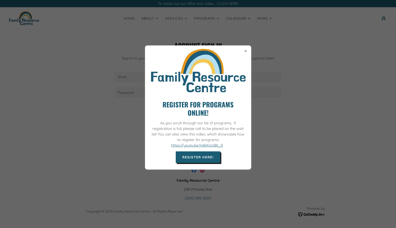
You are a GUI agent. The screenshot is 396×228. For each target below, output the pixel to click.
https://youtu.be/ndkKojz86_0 (197, 145)
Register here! (198, 157)
